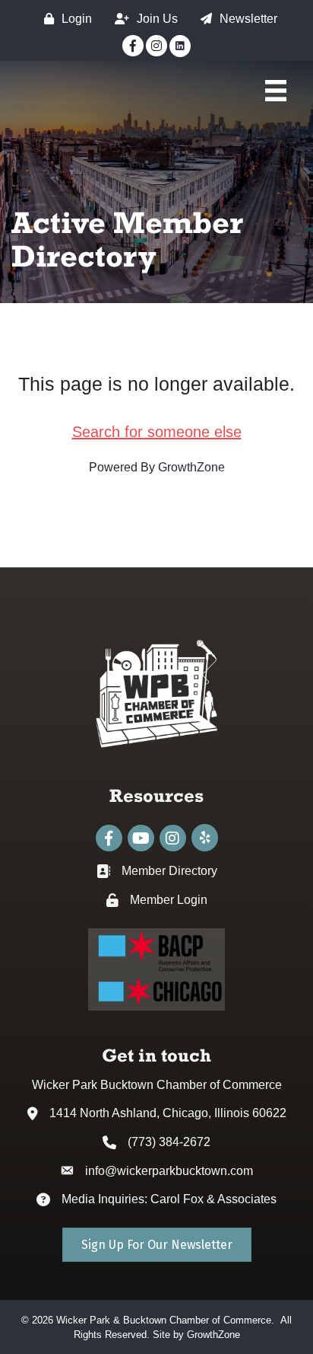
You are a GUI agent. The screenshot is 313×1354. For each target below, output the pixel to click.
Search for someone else (157, 431)
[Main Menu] (276, 90)
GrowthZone (191, 467)
